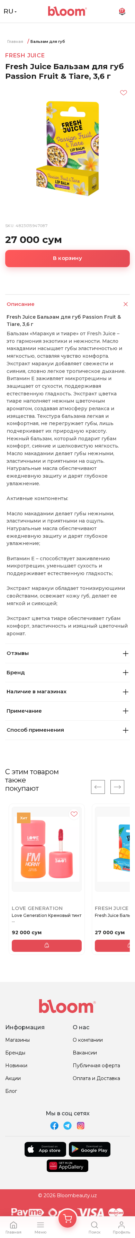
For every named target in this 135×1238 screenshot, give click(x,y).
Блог (11, 1091)
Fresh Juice (25, 55)
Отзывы (18, 653)
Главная (15, 41)
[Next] (117, 787)
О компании (88, 1040)
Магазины (17, 1040)
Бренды (15, 1053)
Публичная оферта (96, 1065)
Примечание (24, 710)
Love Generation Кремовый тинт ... (46, 918)
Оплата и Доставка (96, 1078)
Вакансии (85, 1053)
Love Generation (37, 908)
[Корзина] (67, 1218)
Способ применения (35, 729)
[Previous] (98, 787)
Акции (13, 1078)
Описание (21, 304)
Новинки (16, 1065)
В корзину (67, 258)
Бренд (16, 672)
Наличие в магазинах (36, 691)
